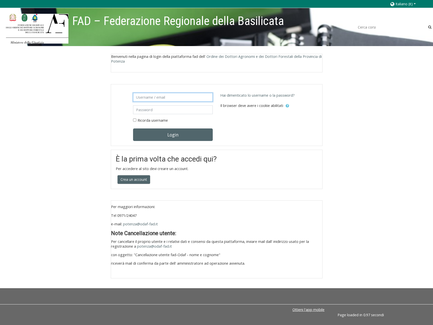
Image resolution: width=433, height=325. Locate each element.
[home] (37, 28)
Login (173, 135)
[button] (406, 4)
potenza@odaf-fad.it (140, 224)
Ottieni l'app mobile (308, 309)
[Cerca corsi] (429, 27)
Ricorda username (153, 120)
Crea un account (134, 179)
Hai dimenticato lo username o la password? (257, 95)
